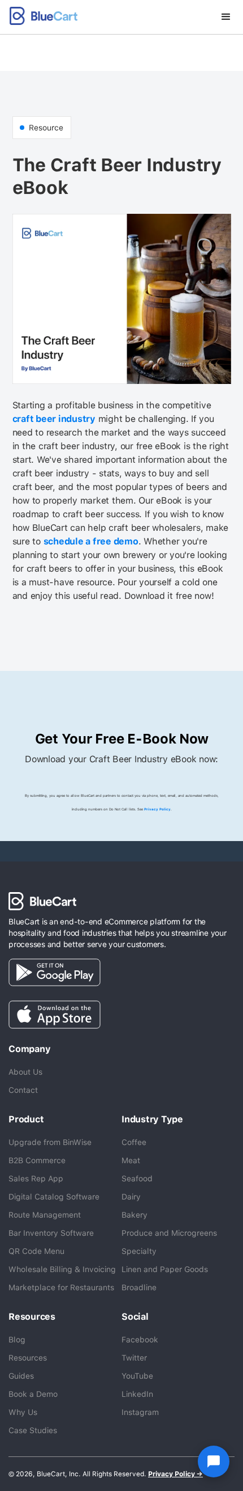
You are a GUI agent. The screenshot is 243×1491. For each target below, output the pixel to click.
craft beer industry (54, 418)
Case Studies (32, 1430)
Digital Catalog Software (53, 1196)
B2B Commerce (37, 1160)
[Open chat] (213, 1461)
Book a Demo (33, 1394)
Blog (16, 1339)
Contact (23, 1090)
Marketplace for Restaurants (61, 1287)
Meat (131, 1160)
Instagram (140, 1412)
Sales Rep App (35, 1178)
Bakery (134, 1214)
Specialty (139, 1251)
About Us (25, 1071)
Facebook (140, 1339)
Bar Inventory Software (51, 1232)
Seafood (137, 1178)
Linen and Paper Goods (165, 1269)
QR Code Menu (36, 1251)
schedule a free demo (91, 541)
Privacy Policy (157, 809)
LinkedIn (137, 1394)
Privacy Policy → (175, 1474)
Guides (21, 1375)
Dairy (131, 1196)
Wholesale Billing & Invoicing (62, 1269)
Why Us (22, 1412)
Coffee (134, 1142)
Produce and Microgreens (169, 1232)
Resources (27, 1357)
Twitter (134, 1357)
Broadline (139, 1287)
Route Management (44, 1214)
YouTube (137, 1375)
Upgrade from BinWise (50, 1142)
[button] (226, 17)
